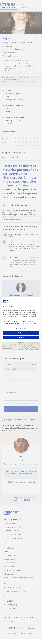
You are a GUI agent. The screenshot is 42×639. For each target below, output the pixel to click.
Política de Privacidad (29, 323)
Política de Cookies (14, 323)
